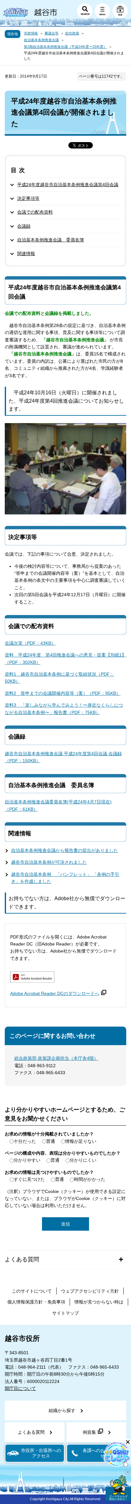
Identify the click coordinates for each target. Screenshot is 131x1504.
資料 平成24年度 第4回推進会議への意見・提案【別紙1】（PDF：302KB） (65, 658)
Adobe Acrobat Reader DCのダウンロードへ (54, 993)
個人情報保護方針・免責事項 (36, 1301)
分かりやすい (27, 1160)
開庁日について (20, 1388)
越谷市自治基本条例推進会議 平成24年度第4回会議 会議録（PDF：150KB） (63, 757)
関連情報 (26, 253)
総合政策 (72, 33)
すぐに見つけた (29, 1179)
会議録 (24, 226)
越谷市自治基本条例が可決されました (49, 862)
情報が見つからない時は (98, 1301)
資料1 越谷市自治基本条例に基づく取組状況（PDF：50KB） (59, 678)
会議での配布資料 (35, 212)
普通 (50, 1141)
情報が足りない (80, 1141)
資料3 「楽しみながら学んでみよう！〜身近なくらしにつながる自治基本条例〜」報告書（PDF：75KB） (64, 709)
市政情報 (31, 33)
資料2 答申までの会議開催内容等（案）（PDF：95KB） (63, 693)
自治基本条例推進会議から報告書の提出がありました (64, 850)
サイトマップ (65, 1313)
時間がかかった (89, 1179)
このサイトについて (32, 1291)
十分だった (25, 1141)
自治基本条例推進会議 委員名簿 (50, 239)
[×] (118, 1488)
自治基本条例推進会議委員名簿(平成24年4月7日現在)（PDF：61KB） (58, 805)
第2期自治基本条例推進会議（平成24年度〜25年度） (65, 47)
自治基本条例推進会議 (41, 40)
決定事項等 (28, 198)
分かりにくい (83, 1160)
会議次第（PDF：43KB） (30, 643)
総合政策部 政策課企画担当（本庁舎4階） (56, 1058)
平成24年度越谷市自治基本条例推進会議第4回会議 (67, 184)
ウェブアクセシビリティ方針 (90, 1291)
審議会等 (52, 33)
